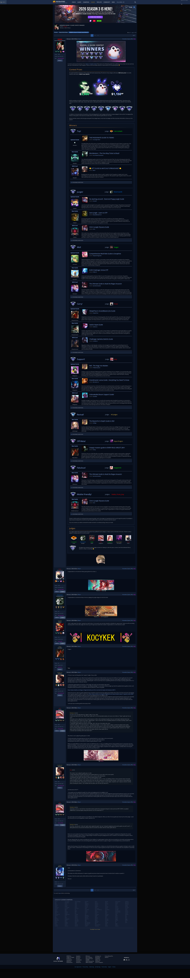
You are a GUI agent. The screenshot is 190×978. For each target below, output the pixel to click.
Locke (86, 910)
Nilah (96, 907)
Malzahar (87, 916)
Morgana (87, 924)
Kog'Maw (87, 904)
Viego (116, 923)
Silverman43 (118, 192)
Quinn (96, 919)
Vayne (116, 917)
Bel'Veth (56, 919)
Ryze (106, 905)
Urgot (116, 915)
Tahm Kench (117, 901)
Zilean (126, 920)
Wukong (127, 904)
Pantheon (97, 914)
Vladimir (117, 926)
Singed (106, 915)
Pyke (96, 916)
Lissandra (87, 909)
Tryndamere (117, 910)
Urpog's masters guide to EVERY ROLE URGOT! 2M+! (107, 448)
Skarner (106, 919)
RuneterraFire (69, 962)
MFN (3, 2)
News (113, 2)
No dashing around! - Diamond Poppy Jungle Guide (106, 199)
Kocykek (95, 201)
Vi (115, 922)
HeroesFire (78, 962)
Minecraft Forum (89, 958)
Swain (106, 923)
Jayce (76, 910)
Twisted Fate (117, 912)
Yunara (126, 912)
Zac (126, 915)
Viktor (116, 924)
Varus (116, 916)
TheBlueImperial (96, 367)
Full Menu (120, 2)
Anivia (56, 909)
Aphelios (56, 912)
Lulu (86, 913)
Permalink (124, 39)
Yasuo (126, 908)
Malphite (87, 915)
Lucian (86, 912)
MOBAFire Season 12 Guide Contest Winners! (78, 32)
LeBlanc (86, 905)
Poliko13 (95, 272)
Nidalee (96, 906)
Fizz (65, 916)
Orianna (96, 912)
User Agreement (78, 966)
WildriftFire (69, 961)
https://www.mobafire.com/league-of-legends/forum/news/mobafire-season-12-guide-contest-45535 (111, 694)
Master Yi (87, 919)
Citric (94, 229)
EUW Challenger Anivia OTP (98, 270)
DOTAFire (78, 957)
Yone (126, 909)
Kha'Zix (76, 926)
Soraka (106, 922)
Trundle (116, 909)
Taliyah (116, 902)
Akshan (56, 905)
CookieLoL (95, 341)
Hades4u (65, 26)
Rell (95, 923)
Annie (56, 910)
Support (109, 966)
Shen (106, 913)
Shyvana (107, 914)
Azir (55, 916)
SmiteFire (78, 956)
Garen (66, 920)
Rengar (106, 901)
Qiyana (96, 917)
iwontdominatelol (97, 285)
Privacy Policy (85, 966)
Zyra (126, 922)
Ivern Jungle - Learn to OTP (98, 213)
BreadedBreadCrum (97, 214)
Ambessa (57, 907)
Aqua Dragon (118, 441)
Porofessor (69, 958)
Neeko (96, 905)
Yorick (126, 910)
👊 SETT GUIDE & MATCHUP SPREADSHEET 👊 (105, 168)
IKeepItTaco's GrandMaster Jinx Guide (102, 311)
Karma (76, 917)
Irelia (76, 905)
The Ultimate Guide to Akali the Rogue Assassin (105, 284)
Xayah (126, 905)
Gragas (66, 922)
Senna (106, 908)
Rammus (97, 921)
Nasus (96, 902)
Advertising (91, 966)
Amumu (56, 908)
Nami (96, 901)
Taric (116, 905)
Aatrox (56, 901)
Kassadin (77, 920)
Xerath (126, 906)
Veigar (116, 919)
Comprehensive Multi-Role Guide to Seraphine (105, 254)
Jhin (75, 912)
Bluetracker (97, 957)
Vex (116, 921)
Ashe (56, 913)
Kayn (76, 923)
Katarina (76, 921)
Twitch (116, 913)
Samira (106, 906)
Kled (86, 902)
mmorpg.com (98, 956)
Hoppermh (117, 468)
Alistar (56, 906)
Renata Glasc (97, 924)
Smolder (107, 920)
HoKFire (106, 957)
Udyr (116, 914)
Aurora (56, 915)
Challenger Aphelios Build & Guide (101, 339)
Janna (76, 907)
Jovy (115, 359)
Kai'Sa (76, 915)
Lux (85, 914)
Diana (66, 906)
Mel (85, 920)
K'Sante (76, 914)
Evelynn (66, 912)
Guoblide (95, 396)
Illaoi (76, 904)
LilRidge (94, 423)
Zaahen (126, 914)
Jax (75, 909)
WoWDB (87, 959)
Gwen (66, 924)
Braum (56, 922)
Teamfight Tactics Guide (95, 929)
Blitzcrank (57, 920)
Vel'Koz (116, 920)
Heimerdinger (78, 901)
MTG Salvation (89, 957)
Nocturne (97, 908)
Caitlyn (56, 924)
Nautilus (96, 904)
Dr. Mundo (67, 907)
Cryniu (59, 865)
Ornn (96, 913)
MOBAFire (69, 956)
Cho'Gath (67, 902)
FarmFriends (79, 959)
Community (107, 2)
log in (60, 893)
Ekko (66, 909)
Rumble (106, 904)
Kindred (86, 901)
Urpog (94, 449)
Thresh (116, 907)
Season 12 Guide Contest (91, 64)
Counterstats (69, 959)
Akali (56, 904)
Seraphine (107, 909)
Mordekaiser (87, 923)
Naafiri (86, 926)
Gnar (66, 921)
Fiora (66, 915)
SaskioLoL (95, 326)
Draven (66, 908)
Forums (56, 32)
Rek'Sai (96, 922)
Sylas (106, 924)
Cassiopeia (67, 901)
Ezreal (66, 913)
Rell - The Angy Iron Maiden (98, 366)
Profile (59, 60)
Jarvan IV (76, 908)
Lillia (86, 908)
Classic (93, 2)
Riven (106, 902)
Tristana (117, 908)
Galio (66, 917)
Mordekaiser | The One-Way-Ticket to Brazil (104, 153)
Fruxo (116, 304)
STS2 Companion (99, 962)
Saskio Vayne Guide (96, 325)
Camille (56, 926)
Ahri (55, 902)
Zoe (126, 921)
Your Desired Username (98, 155)
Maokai (86, 917)
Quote (129, 39)
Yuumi (126, 913)
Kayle (76, 922)
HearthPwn (97, 958)
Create (74, 2)
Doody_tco (59, 672)
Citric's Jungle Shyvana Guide (99, 227)
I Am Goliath (118, 131)
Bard (56, 917)
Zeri (126, 917)
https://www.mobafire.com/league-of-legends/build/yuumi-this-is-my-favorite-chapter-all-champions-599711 (92, 690)
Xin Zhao (127, 907)
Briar (56, 923)
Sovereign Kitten (96, 139)
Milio (86, 921)
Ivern (76, 906)
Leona (86, 907)
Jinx (75, 913)
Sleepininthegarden (97, 255)
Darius (66, 905)
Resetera (78, 958)
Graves (66, 923)
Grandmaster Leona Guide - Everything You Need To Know (109, 380)
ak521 (94, 170)
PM (131, 39)
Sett (106, 910)
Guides (79, 2)
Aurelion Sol (57, 914)
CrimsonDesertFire (109, 956)
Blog (63, 591)
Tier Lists (99, 2)
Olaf (96, 910)
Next (134, 35)
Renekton (97, 926)
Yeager (116, 247)
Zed (126, 916)
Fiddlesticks (67, 914)
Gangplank (67, 919)
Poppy (96, 915)
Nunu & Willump (98, 909)
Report (80, 39)
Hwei (76, 902)
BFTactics (88, 956)
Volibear (127, 901)
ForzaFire (78, 961)
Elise (66, 910)
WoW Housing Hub (90, 961)
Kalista (76, 916)
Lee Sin (86, 906)
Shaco (106, 912)
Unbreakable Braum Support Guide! (101, 394)
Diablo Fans (97, 959)
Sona (106, 921)
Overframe (97, 961)
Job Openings (97, 966)
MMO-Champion (89, 962)
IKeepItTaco (95, 313)
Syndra (106, 926)
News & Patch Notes (63, 32)
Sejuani (106, 907)
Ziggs (126, 919)
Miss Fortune (87, 922)
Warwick (127, 902)
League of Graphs (70, 957)
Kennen (76, 924)
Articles (113, 966)
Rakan (96, 920)
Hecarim (66, 926)
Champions (86, 2)
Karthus (76, 919)
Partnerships (104, 966)
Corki (66, 904)
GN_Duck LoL (96, 382)
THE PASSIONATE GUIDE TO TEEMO (101, 138)
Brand (56, 921)
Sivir (106, 917)
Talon (116, 904)
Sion (106, 916)
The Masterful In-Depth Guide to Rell (101, 421)
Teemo (116, 906)
